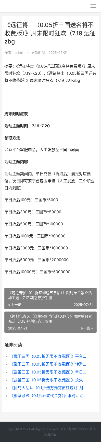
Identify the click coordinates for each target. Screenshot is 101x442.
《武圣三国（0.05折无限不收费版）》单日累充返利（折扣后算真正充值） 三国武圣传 (49, 372)
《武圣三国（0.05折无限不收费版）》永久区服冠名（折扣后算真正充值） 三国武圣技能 (49, 379)
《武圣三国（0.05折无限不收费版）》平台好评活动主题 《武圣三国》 (49, 356)
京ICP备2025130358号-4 (78, 429)
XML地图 (50, 434)
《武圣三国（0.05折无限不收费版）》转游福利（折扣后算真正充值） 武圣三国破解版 (49, 364)
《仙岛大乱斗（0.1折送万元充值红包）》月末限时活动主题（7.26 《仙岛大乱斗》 (49, 387)
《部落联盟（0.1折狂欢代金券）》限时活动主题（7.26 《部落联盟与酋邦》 (49, 395)
